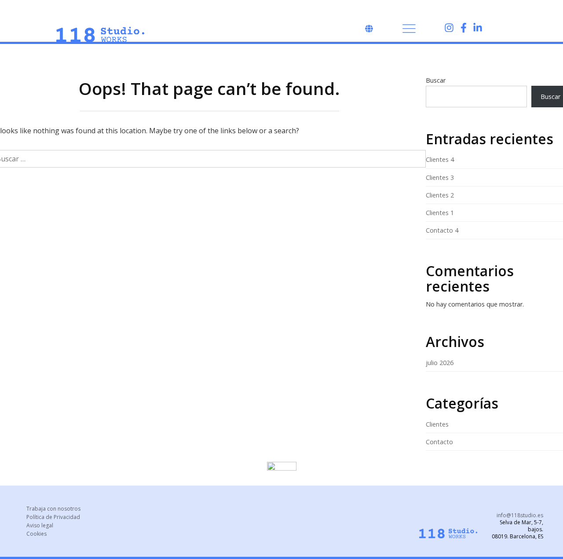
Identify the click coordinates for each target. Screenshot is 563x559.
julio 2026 (439, 362)
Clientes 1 (440, 212)
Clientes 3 (440, 177)
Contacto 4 (442, 230)
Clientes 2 (440, 195)
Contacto (439, 442)
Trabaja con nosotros (53, 508)
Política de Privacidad (53, 517)
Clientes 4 (440, 159)
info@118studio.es (520, 515)
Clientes (437, 424)
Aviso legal (39, 525)
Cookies (36, 533)
